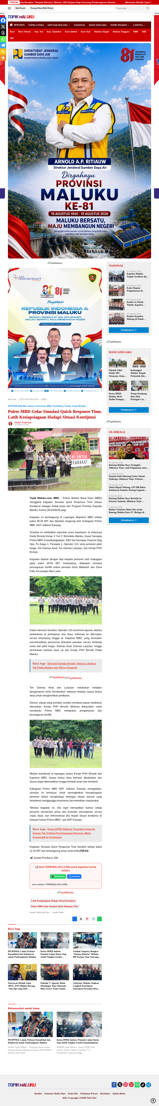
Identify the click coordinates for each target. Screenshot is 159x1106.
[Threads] (3, 33)
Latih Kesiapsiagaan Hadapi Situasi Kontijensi (53, 901)
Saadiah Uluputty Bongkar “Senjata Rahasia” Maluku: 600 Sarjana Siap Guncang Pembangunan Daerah (86, 954)
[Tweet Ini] (81, 919)
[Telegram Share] (93, 919)
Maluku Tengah (101, 32)
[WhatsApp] (137, 1084)
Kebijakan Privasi (89, 1093)
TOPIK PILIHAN (118, 25)
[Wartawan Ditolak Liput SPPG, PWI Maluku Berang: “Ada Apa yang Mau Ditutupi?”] (22, 972)
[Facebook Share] (74, 919)
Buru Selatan (24, 32)
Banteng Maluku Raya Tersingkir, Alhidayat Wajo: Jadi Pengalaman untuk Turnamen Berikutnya (128, 466)
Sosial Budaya (79, 406)
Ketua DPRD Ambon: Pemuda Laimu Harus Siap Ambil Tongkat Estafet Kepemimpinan (53, 954)
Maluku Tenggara (121, 32)
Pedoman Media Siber (55, 1093)
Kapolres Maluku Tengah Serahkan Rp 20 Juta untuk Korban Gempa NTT (137, 275)
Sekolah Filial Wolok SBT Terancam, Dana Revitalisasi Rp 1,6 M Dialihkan (117, 373)
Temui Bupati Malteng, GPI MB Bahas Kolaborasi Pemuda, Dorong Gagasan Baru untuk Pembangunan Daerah (127, 489)
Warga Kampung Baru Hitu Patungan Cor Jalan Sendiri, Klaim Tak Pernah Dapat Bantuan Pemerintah (139, 396)
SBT (12, 38)
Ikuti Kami (20, 8)
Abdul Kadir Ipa (23, 422)
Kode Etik (73, 1093)
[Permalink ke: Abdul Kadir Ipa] (10, 423)
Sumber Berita (58, 912)
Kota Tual (85, 32)
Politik (68, 406)
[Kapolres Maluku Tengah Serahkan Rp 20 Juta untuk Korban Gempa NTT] (116, 276)
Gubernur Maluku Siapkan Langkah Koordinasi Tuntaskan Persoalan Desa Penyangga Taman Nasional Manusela (86, 986)
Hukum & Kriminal (36, 406)
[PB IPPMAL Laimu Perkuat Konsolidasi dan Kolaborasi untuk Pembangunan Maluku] (22, 940)
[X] (3, 26)
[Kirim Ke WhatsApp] (99, 919)
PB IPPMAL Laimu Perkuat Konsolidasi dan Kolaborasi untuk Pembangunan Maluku (22, 954)
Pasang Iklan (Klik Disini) (41, 8)
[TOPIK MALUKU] (21, 16)
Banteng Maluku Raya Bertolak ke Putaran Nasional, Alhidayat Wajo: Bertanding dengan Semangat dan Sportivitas (125, 500)
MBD (135, 32)
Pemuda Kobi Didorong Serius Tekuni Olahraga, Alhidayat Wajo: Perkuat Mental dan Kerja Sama (127, 478)
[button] (148, 8)
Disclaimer (105, 1093)
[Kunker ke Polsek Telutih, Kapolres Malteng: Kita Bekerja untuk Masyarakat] (116, 304)
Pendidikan (57, 406)
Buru (12, 32)
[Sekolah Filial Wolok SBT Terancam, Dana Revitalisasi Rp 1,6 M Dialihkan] (118, 362)
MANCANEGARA (98, 25)
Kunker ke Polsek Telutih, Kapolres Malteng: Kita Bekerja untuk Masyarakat (137, 303)
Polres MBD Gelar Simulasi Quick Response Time (54, 906)
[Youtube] (131, 1084)
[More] (3, 58)
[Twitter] (119, 1084)
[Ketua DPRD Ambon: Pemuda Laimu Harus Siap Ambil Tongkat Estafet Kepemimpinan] (55, 940)
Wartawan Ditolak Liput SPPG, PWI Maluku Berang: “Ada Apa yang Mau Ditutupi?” (90, 2)
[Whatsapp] (3, 39)
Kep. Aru (38, 32)
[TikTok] (142, 1084)
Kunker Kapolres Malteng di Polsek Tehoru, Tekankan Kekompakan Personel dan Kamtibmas (137, 318)
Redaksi (38, 1093)
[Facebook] (3, 20)
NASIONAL (79, 25)
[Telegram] (3, 45)
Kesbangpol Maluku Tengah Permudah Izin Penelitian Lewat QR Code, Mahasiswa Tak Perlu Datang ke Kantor (138, 373)
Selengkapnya (127, 330)
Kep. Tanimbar (54, 32)
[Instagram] (125, 1084)
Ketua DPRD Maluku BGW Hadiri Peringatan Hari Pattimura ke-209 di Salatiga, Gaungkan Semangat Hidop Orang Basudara (117, 396)
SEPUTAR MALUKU (58, 25)
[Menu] (10, 8)
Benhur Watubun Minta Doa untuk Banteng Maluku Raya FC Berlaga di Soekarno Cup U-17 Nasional (126, 511)
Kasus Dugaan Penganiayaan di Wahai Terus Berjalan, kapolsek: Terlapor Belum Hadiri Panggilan (137, 289)
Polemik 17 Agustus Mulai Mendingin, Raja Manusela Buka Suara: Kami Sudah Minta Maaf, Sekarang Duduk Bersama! (55, 986)
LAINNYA (138, 25)
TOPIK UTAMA (36, 25)
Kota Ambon (71, 32)
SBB (144, 32)
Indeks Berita (119, 1093)
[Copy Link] (3, 51)
